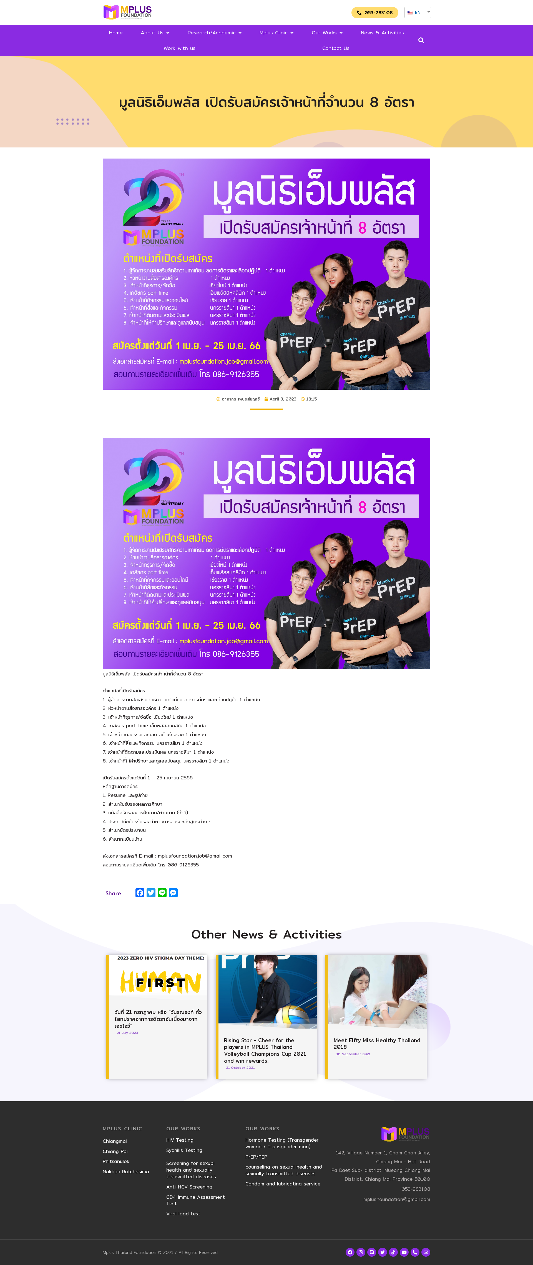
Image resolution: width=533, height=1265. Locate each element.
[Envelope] (425, 1252)
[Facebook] (350, 1252)
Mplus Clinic (274, 33)
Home (116, 33)
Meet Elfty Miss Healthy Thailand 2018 (377, 1043)
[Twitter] (382, 1252)
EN (417, 12)
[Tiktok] (393, 1252)
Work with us (179, 48)
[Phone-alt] (415, 1252)
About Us (152, 33)
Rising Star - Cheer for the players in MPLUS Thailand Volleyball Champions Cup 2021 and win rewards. (265, 1050)
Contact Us (336, 48)
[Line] (371, 1252)
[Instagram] (360, 1252)
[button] (374, 12)
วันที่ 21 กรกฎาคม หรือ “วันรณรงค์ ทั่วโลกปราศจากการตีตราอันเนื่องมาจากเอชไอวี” (158, 1019)
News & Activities (382, 33)
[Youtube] (404, 1252)
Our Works (324, 33)
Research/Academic (212, 33)
